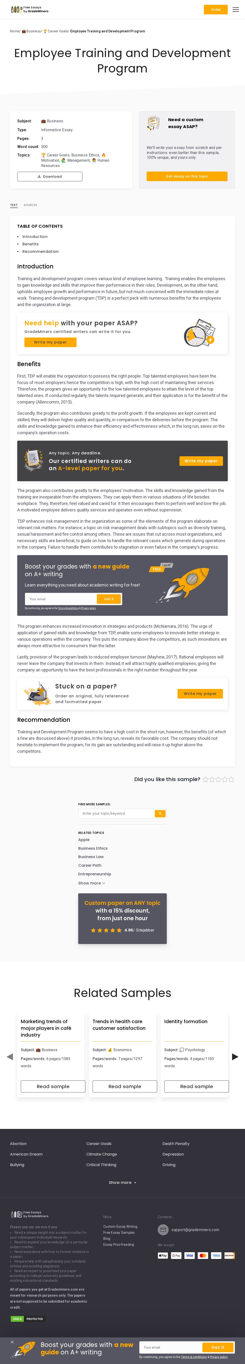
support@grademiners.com (195, 1230)
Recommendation (40, 251)
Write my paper (50, 342)
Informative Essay (57, 130)
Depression (173, 1154)
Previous (9, 1056)
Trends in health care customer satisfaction (119, 1025)
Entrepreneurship (94, 874)
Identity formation (185, 1021)
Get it (109, 599)
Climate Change (101, 1154)
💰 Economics (120, 1050)
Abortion (18, 1143)
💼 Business (52, 121)
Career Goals (98, 1143)
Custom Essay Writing (120, 1226)
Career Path (89, 865)
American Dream (26, 1154)
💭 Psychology (192, 1050)
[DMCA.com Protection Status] (28, 1321)
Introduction (35, 236)
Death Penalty (175, 1143)
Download (52, 176)
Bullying (17, 1165)
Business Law (91, 857)
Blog (106, 1238)
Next (235, 1056)
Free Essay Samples (119, 1232)
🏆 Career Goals (55, 155)
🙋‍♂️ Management (75, 160)
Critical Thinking (101, 1165)
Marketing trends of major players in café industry (46, 1028)
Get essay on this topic (187, 176)
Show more (120, 1182)
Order (216, 9)
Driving (168, 1165)
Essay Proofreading (118, 1244)
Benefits (30, 244)
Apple (83, 839)
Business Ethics (85, 155)
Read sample (53, 1086)
